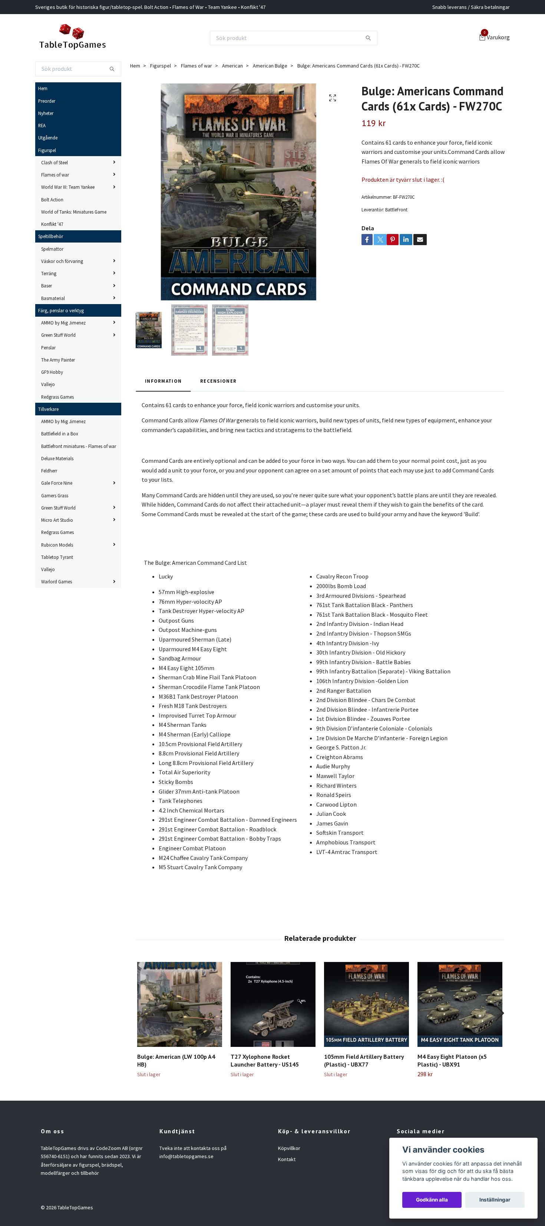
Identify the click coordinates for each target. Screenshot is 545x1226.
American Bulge (270, 65)
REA (42, 125)
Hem (42, 88)
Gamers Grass (54, 495)
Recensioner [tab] (218, 381)
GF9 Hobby (52, 372)
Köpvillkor (289, 1148)
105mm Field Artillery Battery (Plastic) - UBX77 (364, 1060)
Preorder (46, 101)
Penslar (48, 347)
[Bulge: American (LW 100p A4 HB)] (179, 1004)
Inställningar (495, 1200)
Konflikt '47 (52, 224)
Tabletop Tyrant (57, 557)
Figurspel (47, 150)
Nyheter (45, 113)
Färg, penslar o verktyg (61, 310)
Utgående (47, 138)
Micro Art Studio (57, 520)
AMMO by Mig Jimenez (63, 323)
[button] (499, 1013)
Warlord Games (56, 581)
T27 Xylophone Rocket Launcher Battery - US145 (265, 1060)
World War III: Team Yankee (68, 187)
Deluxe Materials (57, 458)
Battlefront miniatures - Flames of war (78, 446)
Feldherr (49, 471)
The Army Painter (58, 360)
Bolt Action (52, 199)
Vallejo (48, 384)
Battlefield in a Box (59, 433)
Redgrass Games (57, 397)
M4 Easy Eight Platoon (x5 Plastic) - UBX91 (452, 1060)
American (232, 65)
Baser (46, 286)
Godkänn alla (432, 1200)
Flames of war (55, 175)
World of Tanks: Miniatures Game (73, 212)
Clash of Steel (54, 162)
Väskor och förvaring (62, 261)
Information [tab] (163, 381)
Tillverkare (48, 409)
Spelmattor (52, 249)
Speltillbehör (50, 236)
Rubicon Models (57, 545)
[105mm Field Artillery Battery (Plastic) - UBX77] (366, 1004)
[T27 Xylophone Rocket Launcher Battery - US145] (273, 1004)
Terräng (48, 273)
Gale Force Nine (56, 483)
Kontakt (286, 1159)
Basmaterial (53, 298)
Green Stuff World (58, 335)
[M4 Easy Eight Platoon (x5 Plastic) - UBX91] (459, 1004)
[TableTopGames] (72, 38)
